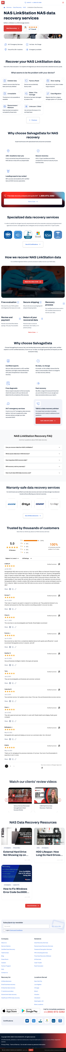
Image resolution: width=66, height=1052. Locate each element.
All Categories (7, 847)
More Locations (38, 1004)
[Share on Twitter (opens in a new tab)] (13, 589)
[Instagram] (33, 1048)
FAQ (2, 969)
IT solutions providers (7, 991)
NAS (24, 7)
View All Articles (32, 905)
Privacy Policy (5, 1044)
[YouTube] (39, 1048)
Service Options (5, 946)
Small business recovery (8, 984)
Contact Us (4, 972)
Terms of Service (15, 1044)
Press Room (4, 959)
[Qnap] (40, 504)
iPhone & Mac (16, 847)
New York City (38, 981)
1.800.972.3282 (46, 196)
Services (9, 7)
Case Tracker (38, 962)
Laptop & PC (16, 884)
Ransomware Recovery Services (43, 946)
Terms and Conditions (16, 930)
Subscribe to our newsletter (13, 922)
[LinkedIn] (30, 1048)
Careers (3, 962)
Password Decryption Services (43, 949)
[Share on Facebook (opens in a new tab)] (10, 589)
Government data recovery (8, 994)
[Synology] (54, 504)
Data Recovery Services (41, 942)
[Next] (59, 800)
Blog (2, 956)
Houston (36, 994)
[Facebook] (27, 1048)
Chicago (36, 988)
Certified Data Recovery (8, 949)
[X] (36, 1048)
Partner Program (6, 966)
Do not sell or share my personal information (32, 1044)
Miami (36, 991)
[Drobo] (26, 504)
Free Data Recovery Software (42, 956)
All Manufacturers (6, 981)
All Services (37, 959)
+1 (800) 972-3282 (54, 1011)
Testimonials (5, 952)
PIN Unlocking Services (41, 952)
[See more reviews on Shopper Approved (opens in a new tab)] (15, 589)
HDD (38, 847)
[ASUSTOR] (11, 504)
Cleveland (37, 998)
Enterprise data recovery (8, 988)
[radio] (33, 541)
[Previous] (6, 800)
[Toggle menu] (63, 2)
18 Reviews (14, 550)
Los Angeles (37, 984)
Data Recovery (17, 7)
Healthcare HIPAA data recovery (10, 998)
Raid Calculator (38, 966)
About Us (4, 942)
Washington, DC (39, 1001)
